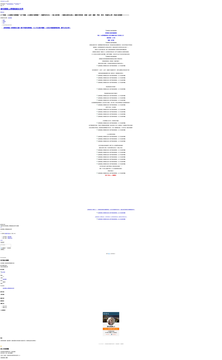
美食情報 (10, 17)
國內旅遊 (9, 236)
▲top (1, 240)
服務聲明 (121, 343)
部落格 (4, 21)
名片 (4, 22)
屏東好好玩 (10, 238)
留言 (9, 233)
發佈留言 (2, 249)
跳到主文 (2, 12)
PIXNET (102, 343)
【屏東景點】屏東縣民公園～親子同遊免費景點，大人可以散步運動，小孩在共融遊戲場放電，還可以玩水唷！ (37, 28)
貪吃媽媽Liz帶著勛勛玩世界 (11, 9)
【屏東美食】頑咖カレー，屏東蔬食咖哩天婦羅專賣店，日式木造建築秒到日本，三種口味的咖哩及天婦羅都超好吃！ (111, 209)
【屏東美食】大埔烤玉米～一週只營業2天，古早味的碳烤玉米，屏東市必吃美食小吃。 (111, 216)
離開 (6, 357)
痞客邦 (6, 233)
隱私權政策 (117, 343)
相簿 (4, 20)
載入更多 (2, 242)
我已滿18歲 (3, 357)
